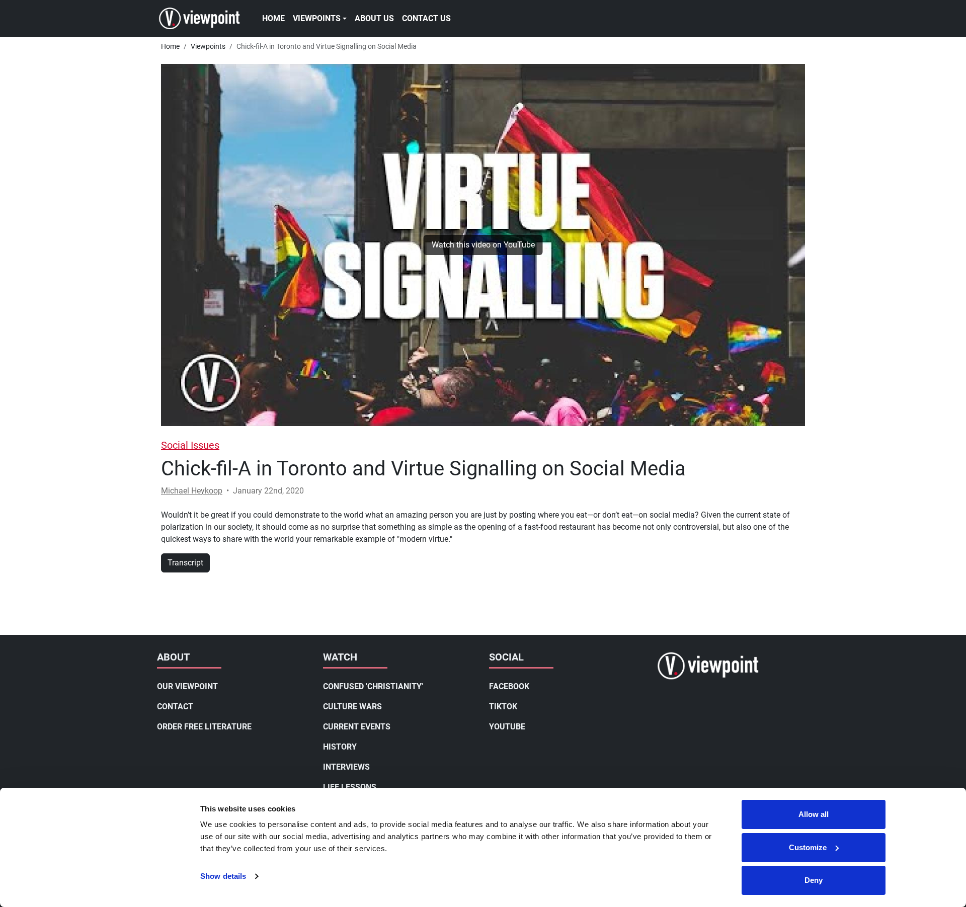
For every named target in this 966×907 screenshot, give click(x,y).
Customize (808, 847)
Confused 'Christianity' (373, 686)
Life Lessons (349, 787)
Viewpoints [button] (317, 18)
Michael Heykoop (191, 491)
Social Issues (190, 445)
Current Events (356, 726)
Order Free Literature (204, 726)
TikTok (503, 706)
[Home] (203, 19)
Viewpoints (208, 46)
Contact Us (426, 18)
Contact (175, 706)
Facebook (509, 686)
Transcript (185, 562)
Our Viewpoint (187, 686)
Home (273, 18)
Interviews (346, 767)
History (340, 747)
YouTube (507, 726)
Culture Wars (352, 706)
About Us (374, 18)
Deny (813, 880)
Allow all (813, 814)
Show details (223, 876)
